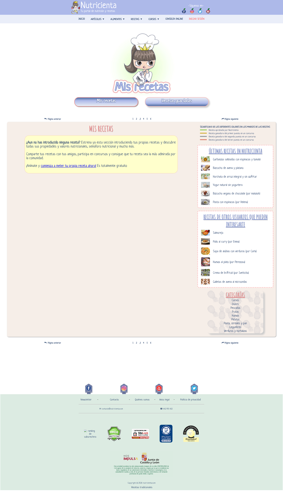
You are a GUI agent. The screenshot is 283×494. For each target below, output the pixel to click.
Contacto (114, 399)
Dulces (235, 304)
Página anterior (54, 119)
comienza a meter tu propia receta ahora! (68, 166)
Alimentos (116, 19)
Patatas (235, 319)
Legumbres (235, 327)
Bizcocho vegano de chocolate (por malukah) (236, 193)
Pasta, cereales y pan (235, 323)
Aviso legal (164, 399)
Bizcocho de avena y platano (228, 168)
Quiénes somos (142, 399)
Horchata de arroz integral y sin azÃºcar (235, 176)
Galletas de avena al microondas (230, 282)
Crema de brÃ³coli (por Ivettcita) (231, 273)
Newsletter (86, 399)
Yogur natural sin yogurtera (227, 185)
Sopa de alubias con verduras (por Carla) (235, 251)
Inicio (82, 19)
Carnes (235, 300)
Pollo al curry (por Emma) (226, 241)
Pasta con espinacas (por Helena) (230, 202)
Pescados (235, 308)
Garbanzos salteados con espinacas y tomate (237, 159)
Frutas (235, 312)
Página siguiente (232, 119)
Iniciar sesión (196, 19)
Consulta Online (174, 19)
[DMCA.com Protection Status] (114, 440)
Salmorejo (218, 233)
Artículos (96, 19)
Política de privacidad (190, 399)
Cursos (152, 19)
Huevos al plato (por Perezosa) (229, 262)
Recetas (135, 19)
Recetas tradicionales (141, 487)
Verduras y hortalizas (235, 331)
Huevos (235, 315)
